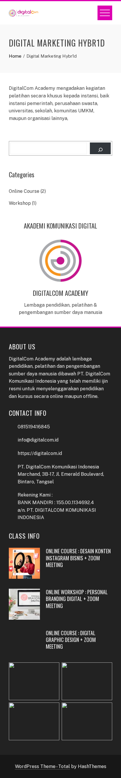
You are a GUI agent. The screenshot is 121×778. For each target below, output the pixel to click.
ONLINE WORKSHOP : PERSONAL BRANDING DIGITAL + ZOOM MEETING (77, 598)
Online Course (24, 191)
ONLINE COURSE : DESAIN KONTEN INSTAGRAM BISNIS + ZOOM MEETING (78, 558)
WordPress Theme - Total (42, 766)
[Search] (100, 148)
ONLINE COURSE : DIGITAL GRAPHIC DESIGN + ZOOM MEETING (71, 639)
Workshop (20, 203)
